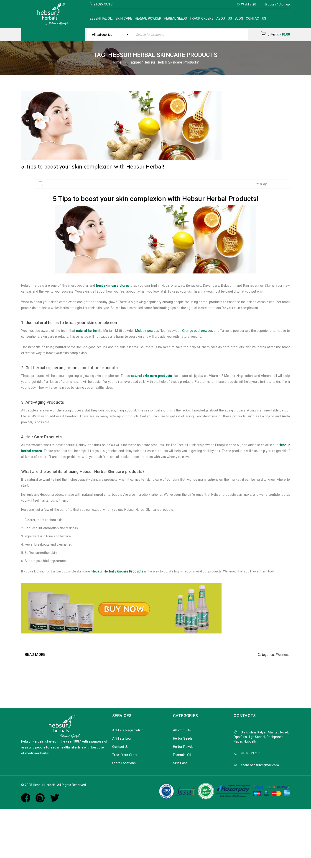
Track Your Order (125, 755)
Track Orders (202, 18)
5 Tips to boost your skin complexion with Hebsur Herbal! (92, 166)
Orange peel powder (197, 330)
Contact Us (256, 18)
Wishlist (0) (248, 4)
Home (116, 62)
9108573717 (250, 753)
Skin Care (123, 18)
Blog (239, 18)
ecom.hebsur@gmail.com (260, 765)
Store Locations (124, 763)
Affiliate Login (122, 738)
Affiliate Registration (128, 730)
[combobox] (109, 34)
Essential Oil (101, 18)
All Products (182, 730)
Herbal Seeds (175, 18)
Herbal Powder (148, 18)
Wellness (282, 654)
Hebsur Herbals (278, 184)
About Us (224, 18)
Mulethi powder (146, 330)
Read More (35, 654)
